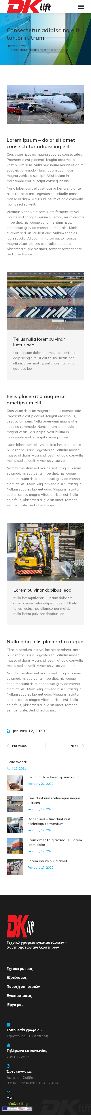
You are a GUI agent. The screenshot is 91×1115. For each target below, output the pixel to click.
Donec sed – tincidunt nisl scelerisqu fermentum (49, 821)
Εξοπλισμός (17, 977)
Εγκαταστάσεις (19, 995)
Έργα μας (15, 1004)
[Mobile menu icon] (81, 7)
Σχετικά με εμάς (20, 968)
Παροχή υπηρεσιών (23, 986)
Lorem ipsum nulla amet (47, 861)
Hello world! (17, 762)
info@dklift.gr (17, 1103)
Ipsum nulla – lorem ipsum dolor (54, 777)
